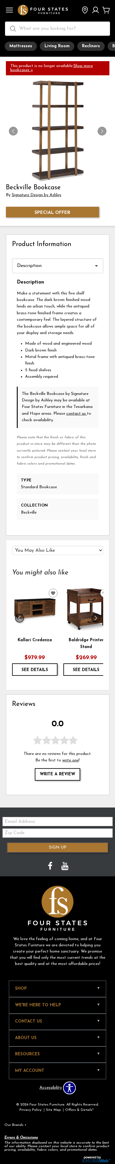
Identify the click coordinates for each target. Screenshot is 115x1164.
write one (70, 760)
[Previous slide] (19, 618)
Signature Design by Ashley (36, 195)
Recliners (91, 46)
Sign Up (57, 847)
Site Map (53, 1110)
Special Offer (52, 212)
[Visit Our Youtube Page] (65, 867)
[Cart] (106, 10)
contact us (76, 413)
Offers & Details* (79, 1110)
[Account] (95, 10)
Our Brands (15, 1125)
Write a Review (57, 774)
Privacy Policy (30, 1110)
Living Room (57, 46)
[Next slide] (95, 618)
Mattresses (20, 46)
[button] (9, 10)
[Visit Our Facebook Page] (50, 867)
